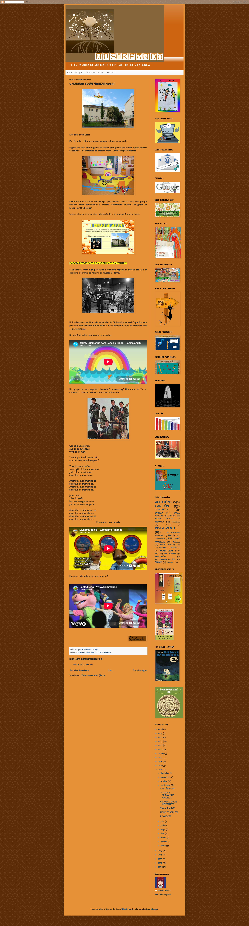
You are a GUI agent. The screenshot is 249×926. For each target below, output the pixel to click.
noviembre (166, 777)
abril (163, 833)
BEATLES (81, 652)
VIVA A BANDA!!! (167, 808)
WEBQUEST (171, 562)
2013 (160, 859)
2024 (160, 737)
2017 (160, 765)
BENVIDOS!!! (165, 816)
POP (174, 559)
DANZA (159, 512)
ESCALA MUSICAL (164, 518)
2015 (160, 850)
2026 (160, 729)
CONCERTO (161, 509)
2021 (160, 749)
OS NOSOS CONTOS (94, 72)
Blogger (154, 909)
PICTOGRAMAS (161, 559)
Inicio (110, 670)
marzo (164, 837)
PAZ (157, 553)
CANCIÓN (90, 652)
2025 (160, 733)
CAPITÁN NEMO (167, 788)
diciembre (165, 773)
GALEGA (176, 522)
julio (163, 821)
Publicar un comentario (83, 664)
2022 (160, 745)
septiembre (166, 785)
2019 (160, 757)
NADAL (176, 542)
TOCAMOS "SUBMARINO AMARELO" (167, 795)
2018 (160, 761)
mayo (163, 829)
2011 (160, 867)
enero (163, 845)
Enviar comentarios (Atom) (93, 675)
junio (163, 825)
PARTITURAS (166, 550)
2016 (160, 769)
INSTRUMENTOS (166, 528)
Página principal (74, 72)
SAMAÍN (158, 562)
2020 (160, 753)
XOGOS (110, 72)
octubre (164, 781)
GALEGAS (168, 525)
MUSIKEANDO (164, 890)
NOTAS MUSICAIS (167, 545)
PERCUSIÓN (160, 556)
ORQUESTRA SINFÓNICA (167, 547)
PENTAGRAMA (170, 553)
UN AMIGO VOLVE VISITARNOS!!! (168, 802)
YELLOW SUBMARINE (103, 652)
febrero (164, 841)
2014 (160, 854)
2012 (160, 863)
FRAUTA (159, 521)
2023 (160, 741)
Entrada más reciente (79, 670)
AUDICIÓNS (163, 502)
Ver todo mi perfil (163, 894)
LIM (170, 535)
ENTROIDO (172, 516)
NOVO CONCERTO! (169, 812)
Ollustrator (126, 909)
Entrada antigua (140, 670)
